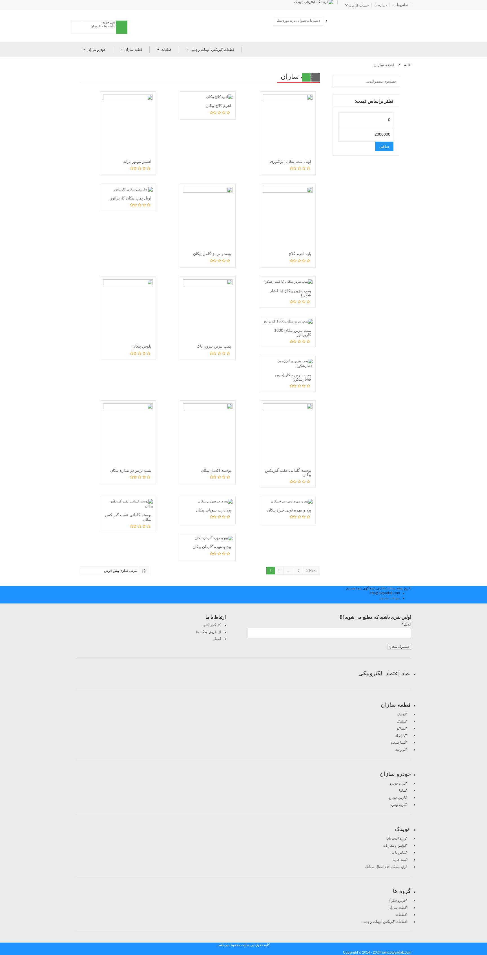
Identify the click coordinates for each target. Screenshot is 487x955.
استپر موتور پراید (137, 161)
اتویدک (401, 714)
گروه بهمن (398, 805)
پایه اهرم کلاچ (300, 253)
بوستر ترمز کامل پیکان (212, 253)
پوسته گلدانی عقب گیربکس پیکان (288, 472)
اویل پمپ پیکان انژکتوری (290, 161)
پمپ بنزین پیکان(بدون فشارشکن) (293, 377)
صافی (384, 146)
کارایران (400, 735)
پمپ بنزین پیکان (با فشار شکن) (290, 292)
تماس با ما (400, 5)
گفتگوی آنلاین (211, 625)
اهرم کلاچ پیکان (218, 105)
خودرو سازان (96, 50)
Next (312, 570)
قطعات (166, 50)
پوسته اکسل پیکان (216, 470)
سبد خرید (399, 860)
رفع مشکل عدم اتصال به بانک (385, 867)
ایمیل (217, 639)
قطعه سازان (133, 50)
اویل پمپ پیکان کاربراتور (130, 198)
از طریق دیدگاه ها (208, 632)
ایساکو (401, 728)
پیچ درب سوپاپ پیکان (213, 510)
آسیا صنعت (398, 743)
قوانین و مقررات (394, 846)
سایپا (402, 790)
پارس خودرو (397, 798)
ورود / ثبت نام (396, 838)
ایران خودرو (398, 783)
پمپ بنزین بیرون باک (213, 346)
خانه (407, 64)
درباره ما (381, 5)
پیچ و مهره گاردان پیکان (211, 547)
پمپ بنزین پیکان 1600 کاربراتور (292, 332)
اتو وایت (400, 750)
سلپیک (401, 721)
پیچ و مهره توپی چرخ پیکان (289, 510)
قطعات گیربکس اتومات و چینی (212, 50)
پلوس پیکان (141, 346)
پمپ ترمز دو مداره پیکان (130, 470)
